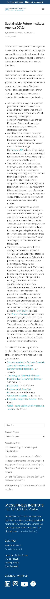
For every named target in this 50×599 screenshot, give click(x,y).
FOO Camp (12, 386)
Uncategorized (10, 36)
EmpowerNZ (17, 150)
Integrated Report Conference (21, 399)
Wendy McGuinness (15, 33)
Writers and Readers (17, 396)
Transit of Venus (19, 314)
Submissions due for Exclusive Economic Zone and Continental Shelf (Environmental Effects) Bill (26, 365)
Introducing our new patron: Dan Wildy (23, 456)
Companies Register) (27, 531)
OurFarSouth (23, 311)
